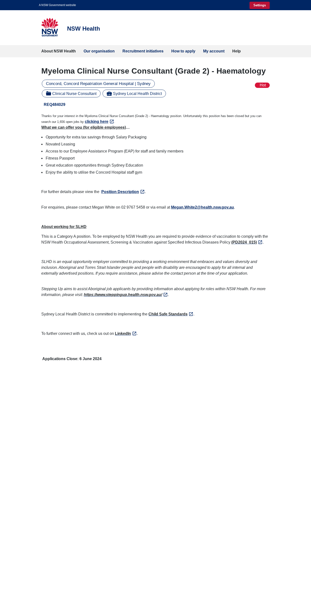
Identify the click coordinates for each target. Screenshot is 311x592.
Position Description (120, 192)
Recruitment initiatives (143, 51)
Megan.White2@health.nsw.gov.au (202, 207)
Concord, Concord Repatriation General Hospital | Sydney (98, 83)
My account (214, 51)
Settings (259, 5)
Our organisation (99, 51)
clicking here (96, 121)
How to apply (183, 51)
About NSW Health (58, 51)
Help (236, 51)
